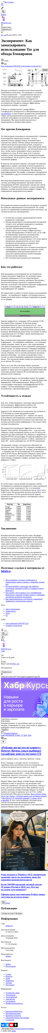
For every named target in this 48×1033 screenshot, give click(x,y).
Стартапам (10, 1020)
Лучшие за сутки (8, 913)
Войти (8, 964)
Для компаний (11, 997)
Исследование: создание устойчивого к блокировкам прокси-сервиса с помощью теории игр (25, 582)
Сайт (3, 651)
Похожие (18, 913)
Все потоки (9, 2)
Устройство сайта (12, 993)
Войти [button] (3, 15)
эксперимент (6, 114)
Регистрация (11, 966)
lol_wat (3, 35)
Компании (10, 981)
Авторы (9, 983)
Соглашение (10, 1001)
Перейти (5, 730)
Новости (9, 976)
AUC (39, 490)
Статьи (8, 974)
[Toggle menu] (2, 2)
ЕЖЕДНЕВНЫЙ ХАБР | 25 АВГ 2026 (16, 735)
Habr (14, 1031)
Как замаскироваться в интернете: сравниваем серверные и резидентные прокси (24, 600)
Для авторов (10, 995)
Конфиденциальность (14, 1003)
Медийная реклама (13, 1013)
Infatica (5, 571)
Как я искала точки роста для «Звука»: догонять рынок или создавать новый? (24, 795)
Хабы (8, 979)
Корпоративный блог (14, 1011)
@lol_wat (15, 664)
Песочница (10, 985)
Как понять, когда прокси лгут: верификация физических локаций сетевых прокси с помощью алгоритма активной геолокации (25, 595)
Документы (10, 999)
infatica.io (9, 926)
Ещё (8, 903)
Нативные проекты (13, 1016)
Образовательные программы (17, 1018)
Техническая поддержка (24, 1029)
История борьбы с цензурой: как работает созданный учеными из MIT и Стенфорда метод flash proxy (25, 588)
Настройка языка (8, 1029)
